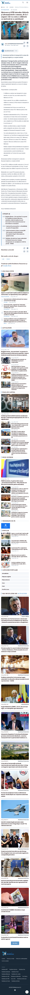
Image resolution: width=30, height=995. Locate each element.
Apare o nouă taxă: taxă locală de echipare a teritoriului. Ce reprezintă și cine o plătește (15, 293)
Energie (5, 302)
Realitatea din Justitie (16, 974)
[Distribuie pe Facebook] (27, 42)
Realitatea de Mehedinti (16, 976)
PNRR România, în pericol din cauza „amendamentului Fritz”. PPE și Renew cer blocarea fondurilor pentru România (14, 482)
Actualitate (11, 7)
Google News (7, 265)
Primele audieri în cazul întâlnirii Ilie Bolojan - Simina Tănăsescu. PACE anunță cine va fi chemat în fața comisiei (15, 649)
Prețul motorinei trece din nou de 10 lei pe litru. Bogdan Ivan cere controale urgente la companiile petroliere (14, 853)
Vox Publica (24, 976)
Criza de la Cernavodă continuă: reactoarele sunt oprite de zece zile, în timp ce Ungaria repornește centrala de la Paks (14, 765)
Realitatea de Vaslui (6, 981)
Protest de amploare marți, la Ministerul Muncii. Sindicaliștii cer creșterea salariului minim (14, 794)
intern (8, 259)
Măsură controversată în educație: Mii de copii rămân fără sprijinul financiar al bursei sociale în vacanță (16, 313)
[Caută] (23, 2)
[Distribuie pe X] (27, 46)
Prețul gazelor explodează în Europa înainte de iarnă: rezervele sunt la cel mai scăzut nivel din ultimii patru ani (19, 451)
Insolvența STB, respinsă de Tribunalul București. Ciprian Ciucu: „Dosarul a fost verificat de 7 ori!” (15, 306)
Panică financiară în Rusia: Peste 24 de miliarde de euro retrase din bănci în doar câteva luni (19, 507)
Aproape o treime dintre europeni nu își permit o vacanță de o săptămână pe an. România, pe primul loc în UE (19, 434)
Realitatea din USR (5, 976)
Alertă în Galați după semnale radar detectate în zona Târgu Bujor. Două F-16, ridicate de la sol (14, 823)
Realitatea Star (22, 969)
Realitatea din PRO (5, 978)
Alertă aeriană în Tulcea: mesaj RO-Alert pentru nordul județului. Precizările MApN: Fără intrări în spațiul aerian (16, 233)
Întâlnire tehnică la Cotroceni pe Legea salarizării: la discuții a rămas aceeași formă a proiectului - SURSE (15, 679)
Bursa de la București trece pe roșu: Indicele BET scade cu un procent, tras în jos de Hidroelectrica (19, 426)
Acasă (4, 7)
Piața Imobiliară (5, 296)
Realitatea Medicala (6, 974)
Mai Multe (15, 943)
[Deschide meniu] (27, 3)
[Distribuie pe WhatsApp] (24, 46)
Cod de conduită (5, 961)
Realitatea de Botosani (22, 978)
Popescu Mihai (25, 616)
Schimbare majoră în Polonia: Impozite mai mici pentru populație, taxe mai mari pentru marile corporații (19, 515)
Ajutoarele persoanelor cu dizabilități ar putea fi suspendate (16, 227)
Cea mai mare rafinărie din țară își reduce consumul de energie (15, 299)
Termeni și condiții (10, 958)
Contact (3, 958)
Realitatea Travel (15, 971)
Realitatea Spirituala (6, 971)
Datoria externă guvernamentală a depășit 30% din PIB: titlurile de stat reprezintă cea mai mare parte (14, 882)
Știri (7, 7)
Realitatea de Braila (16, 981)
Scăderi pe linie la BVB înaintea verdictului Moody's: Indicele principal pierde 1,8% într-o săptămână (15, 417)
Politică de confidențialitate (21, 958)
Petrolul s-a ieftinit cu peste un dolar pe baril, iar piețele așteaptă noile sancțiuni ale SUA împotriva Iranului (20, 499)
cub (3, 259)
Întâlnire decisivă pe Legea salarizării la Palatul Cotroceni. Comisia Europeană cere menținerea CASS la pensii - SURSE (16, 241)
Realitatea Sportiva (13, 969)
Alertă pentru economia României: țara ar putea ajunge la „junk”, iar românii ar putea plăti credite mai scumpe (20, 443)
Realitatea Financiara (16, 43)
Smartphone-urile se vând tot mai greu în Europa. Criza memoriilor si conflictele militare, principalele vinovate (19, 491)
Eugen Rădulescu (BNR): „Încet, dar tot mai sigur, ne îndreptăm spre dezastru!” (14, 707)
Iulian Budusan (25, 704)
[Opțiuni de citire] (27, 992)
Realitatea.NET (5, 969)
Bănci (5, 323)
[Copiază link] (24, 42)
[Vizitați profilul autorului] (2, 44)
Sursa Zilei (13, 978)
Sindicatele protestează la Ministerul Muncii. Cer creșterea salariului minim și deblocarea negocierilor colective (19, 386)
